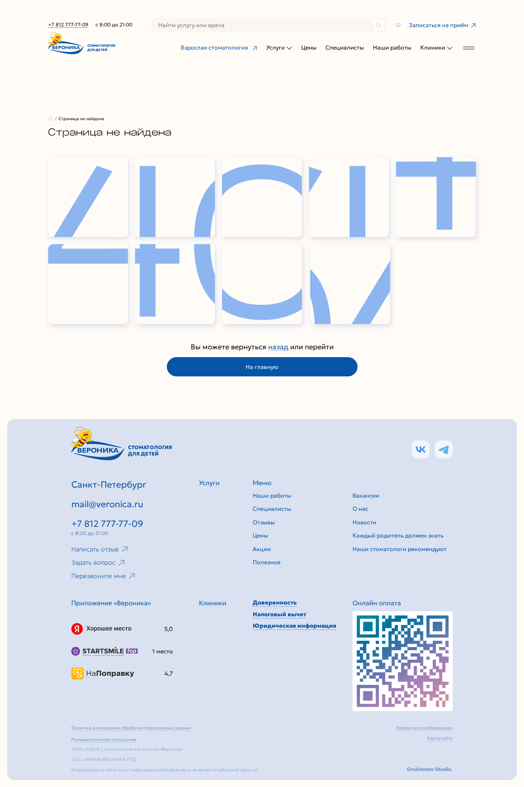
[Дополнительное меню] (469, 47)
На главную (262, 366)
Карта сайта (440, 738)
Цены (309, 47)
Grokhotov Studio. (430, 769)
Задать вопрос (93, 562)
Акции (262, 548)
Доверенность (275, 602)
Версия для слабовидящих (424, 727)
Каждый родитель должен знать (398, 535)
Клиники (432, 47)
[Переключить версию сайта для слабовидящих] (397, 25)
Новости (364, 522)
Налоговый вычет (279, 614)
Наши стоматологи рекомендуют (400, 548)
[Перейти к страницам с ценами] (403, 661)
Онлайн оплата (377, 603)
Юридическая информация (294, 625)
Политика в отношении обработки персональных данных (131, 727)
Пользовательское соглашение (104, 739)
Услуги (275, 47)
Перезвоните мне (98, 576)
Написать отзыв (95, 549)
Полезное (267, 562)
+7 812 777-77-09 (68, 24)
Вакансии (366, 495)
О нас (360, 508)
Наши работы (392, 47)
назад (278, 346)
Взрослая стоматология (214, 47)
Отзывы (264, 522)
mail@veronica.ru (107, 504)
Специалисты (344, 47)
